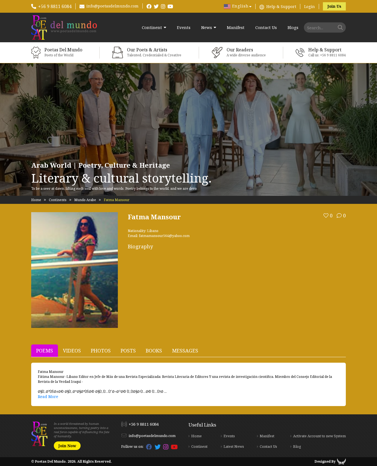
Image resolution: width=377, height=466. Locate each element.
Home (36, 200)
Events (183, 27)
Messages (185, 350)
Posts (128, 350)
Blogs (293, 27)
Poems (44, 350)
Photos (101, 350)
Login (309, 6)
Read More (48, 396)
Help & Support (281, 6)
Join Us (334, 6)
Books (154, 350)
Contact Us (266, 27)
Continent (152, 27)
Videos (72, 350)
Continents (58, 200)
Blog (297, 446)
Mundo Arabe (85, 200)
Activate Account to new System (319, 435)
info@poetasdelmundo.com (112, 6)
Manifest (236, 27)
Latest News (234, 446)
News (206, 27)
